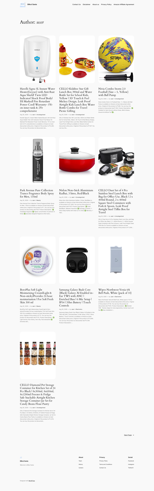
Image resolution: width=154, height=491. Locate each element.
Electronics (79, 309)
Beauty (39, 200)
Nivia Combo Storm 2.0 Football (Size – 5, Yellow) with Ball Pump (113, 92)
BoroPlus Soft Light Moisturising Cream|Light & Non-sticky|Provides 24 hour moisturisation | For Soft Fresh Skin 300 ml (36, 296)
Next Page (129, 435)
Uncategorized (41, 114)
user (33, 114)
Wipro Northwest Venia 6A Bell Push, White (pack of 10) (115, 291)
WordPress (32, 480)
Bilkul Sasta (32, 4)
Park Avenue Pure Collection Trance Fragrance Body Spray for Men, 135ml (37, 193)
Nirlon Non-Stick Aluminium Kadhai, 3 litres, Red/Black (76, 192)
